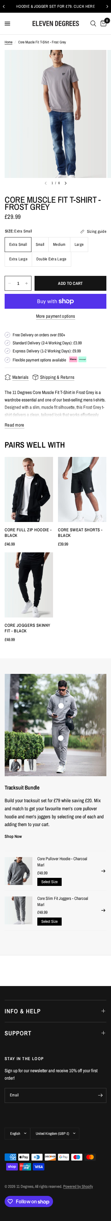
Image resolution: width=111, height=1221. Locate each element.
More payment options (55, 316)
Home (8, 42)
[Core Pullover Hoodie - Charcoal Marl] (18, 871)
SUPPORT (18, 1033)
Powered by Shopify (78, 1186)
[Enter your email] (100, 1095)
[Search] (93, 23)
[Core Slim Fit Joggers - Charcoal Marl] (18, 910)
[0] (102, 23)
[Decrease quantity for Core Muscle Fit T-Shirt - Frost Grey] (9, 283)
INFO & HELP (23, 1011)
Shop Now (13, 836)
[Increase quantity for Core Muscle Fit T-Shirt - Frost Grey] (26, 283)
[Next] (65, 183)
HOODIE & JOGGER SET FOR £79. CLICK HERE (55, 6)
